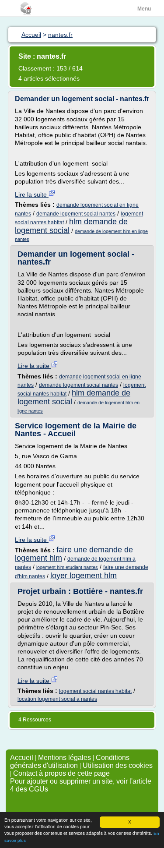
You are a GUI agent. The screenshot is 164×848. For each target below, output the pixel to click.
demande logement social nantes (75, 214)
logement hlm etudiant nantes (67, 567)
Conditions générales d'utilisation (69, 761)
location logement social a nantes (57, 699)
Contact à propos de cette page (61, 773)
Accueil (21, 757)
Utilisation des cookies (118, 765)
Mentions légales (64, 757)
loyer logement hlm (83, 575)
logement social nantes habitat (95, 691)
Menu (144, 9)
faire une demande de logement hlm (74, 553)
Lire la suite (32, 194)
